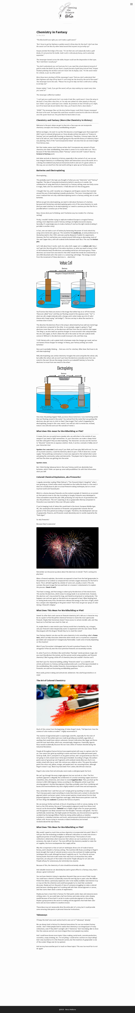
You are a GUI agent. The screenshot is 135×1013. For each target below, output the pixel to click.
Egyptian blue (77, 780)
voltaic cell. (87, 246)
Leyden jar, (77, 233)
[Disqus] (67, 977)
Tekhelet (60, 808)
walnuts (53, 800)
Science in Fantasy (43, 154)
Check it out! (50, 587)
